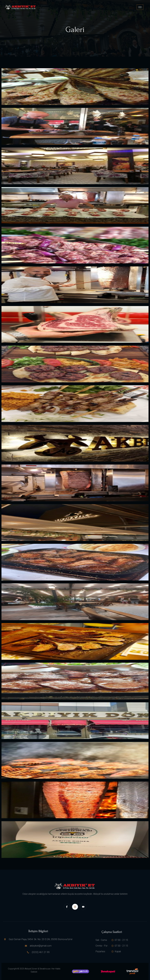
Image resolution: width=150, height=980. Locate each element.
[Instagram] (75, 907)
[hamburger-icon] (140, 7)
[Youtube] (83, 907)
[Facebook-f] (67, 907)
